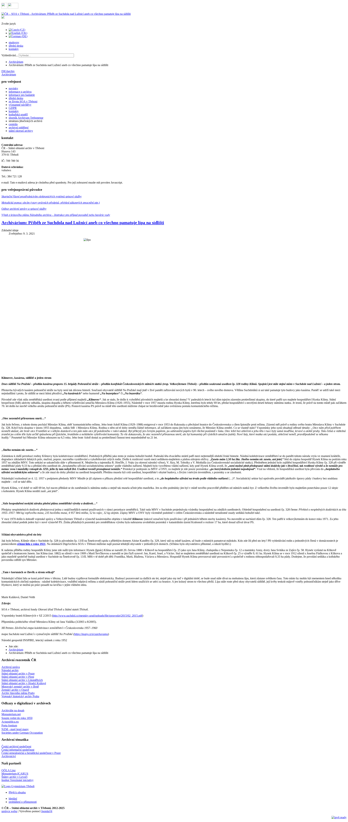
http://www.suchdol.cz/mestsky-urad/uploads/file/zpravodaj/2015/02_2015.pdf (97, 615)
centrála (13, 124)
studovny (14, 42)
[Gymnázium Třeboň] (17, 786)
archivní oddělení (18, 127)
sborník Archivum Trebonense (26, 117)
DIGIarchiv (8, 71)
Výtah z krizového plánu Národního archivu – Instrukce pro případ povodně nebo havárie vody (55, 214)
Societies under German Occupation (22, 732)
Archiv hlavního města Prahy (18, 693)
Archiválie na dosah (12, 710)
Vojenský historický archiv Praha (20, 696)
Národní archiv (10, 670)
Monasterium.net (11, 714)
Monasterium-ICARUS (14, 773)
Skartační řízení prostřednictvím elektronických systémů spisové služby (41, 196)
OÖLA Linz (8, 770)
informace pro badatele (22, 94)
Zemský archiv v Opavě (15, 689)
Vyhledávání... (9, 55)
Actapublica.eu (10, 721)
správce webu (9, 811)
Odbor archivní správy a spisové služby (23, 208)
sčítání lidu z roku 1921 (31, 543)
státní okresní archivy (21, 130)
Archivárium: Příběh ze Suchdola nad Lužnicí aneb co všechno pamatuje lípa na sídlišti (82, 222)
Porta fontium (9, 725)
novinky (13, 88)
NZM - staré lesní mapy (15, 729)
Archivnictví (8, 756)
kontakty (14, 48)
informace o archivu (20, 91)
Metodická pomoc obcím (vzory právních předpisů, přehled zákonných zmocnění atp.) (50, 202)
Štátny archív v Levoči (14, 776)
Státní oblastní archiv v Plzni (17, 676)
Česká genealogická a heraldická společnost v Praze (31, 752)
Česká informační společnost (17, 749)
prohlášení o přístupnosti (23, 801)
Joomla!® (46, 811)
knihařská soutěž (18, 114)
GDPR (13, 107)
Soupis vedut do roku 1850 (16, 718)
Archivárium (16, 61)
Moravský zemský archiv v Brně (20, 686)
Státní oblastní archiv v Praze (18, 673)
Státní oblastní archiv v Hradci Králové (23, 683)
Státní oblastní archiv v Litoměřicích (22, 680)
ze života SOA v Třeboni (23, 101)
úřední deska (16, 45)
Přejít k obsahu (17, 792)
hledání (13, 798)
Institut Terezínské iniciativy (17, 780)
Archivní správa (10, 667)
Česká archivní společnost (16, 746)
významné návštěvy (20, 104)
